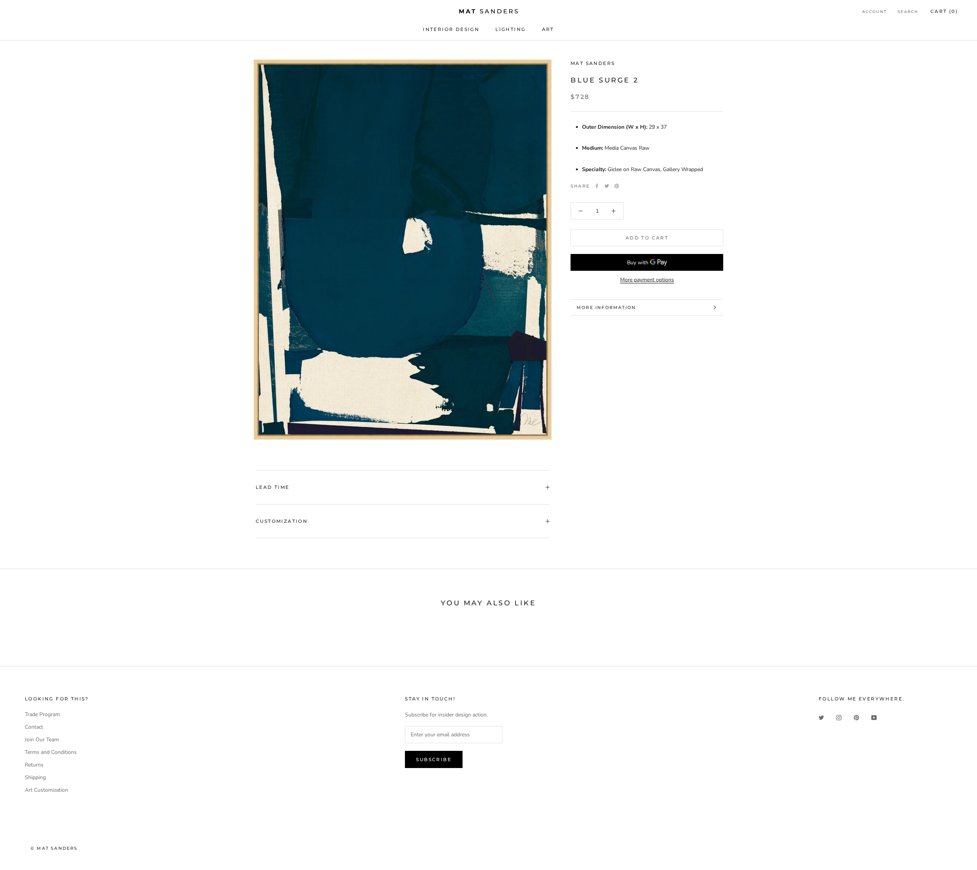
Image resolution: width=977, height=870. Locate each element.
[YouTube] (874, 717)
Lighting (510, 29)
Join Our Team (42, 739)
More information (606, 307)
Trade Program (42, 714)
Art (548, 29)
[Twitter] (607, 186)
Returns (34, 764)
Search (908, 11)
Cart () (944, 11)
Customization (282, 521)
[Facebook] (597, 186)
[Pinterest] (616, 186)
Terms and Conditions (51, 752)
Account (874, 11)
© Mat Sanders (54, 848)
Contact (34, 727)
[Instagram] (839, 717)
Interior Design (451, 29)
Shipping (35, 777)
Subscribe (433, 759)
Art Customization (46, 790)
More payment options (647, 279)
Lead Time (273, 487)
